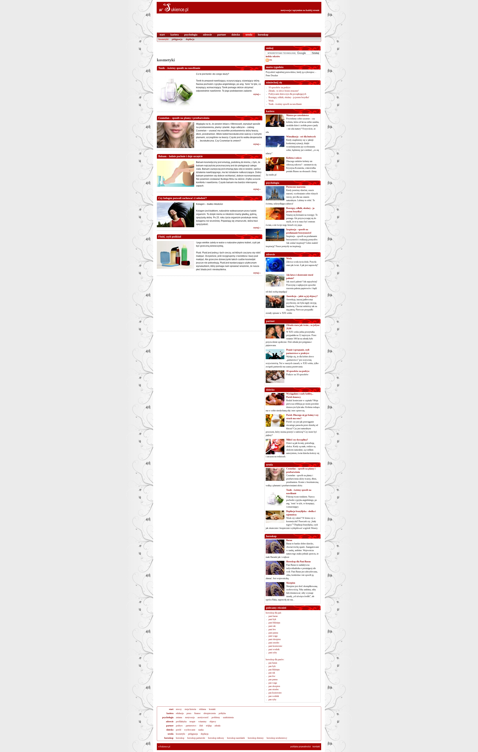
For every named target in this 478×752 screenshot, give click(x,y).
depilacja (204, 734)
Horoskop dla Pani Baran (298, 561)
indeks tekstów (273, 56)
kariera (170, 713)
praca (189, 713)
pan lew (272, 676)
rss (270, 59)
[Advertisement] (209, 51)
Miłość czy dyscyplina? (297, 439)
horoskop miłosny (216, 738)
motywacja (190, 717)
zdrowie (169, 721)
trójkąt (209, 725)
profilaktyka (181, 721)
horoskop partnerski (196, 738)
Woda (271, 100)
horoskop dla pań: (274, 612)
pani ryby (273, 652)
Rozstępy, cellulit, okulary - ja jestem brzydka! (289, 97)
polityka (222, 713)
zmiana (179, 717)
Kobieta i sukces (294, 158)
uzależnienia (228, 717)
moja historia (190, 709)
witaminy (202, 721)
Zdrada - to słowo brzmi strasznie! (284, 91)
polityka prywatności (300, 746)
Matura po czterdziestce (297, 115)
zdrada (217, 725)
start (171, 709)
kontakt (212, 709)
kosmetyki (180, 734)
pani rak (272, 626)
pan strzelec (274, 689)
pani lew (272, 629)
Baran (289, 540)
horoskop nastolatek (236, 738)
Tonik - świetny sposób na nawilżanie (285, 104)
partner (169, 725)
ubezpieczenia (210, 713)
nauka (201, 729)
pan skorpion (274, 686)
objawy (212, 721)
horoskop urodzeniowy (277, 738)
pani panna (273, 632)
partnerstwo (191, 725)
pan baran (273, 663)
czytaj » (256, 94)
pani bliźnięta (274, 622)
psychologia (167, 717)
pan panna (273, 679)
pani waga (273, 636)
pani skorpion (275, 639)
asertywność (203, 717)
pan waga (273, 683)
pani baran (273, 616)
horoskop (168, 738)
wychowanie (189, 729)
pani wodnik (274, 649)
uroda (170, 734)
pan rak (272, 672)
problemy (216, 717)
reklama (202, 709)
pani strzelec (274, 642)
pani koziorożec (275, 646)
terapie (192, 721)
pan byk (272, 666)
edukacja (180, 713)
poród (178, 729)
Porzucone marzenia (295, 187)
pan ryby (272, 699)
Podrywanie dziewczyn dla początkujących (287, 94)
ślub (201, 725)
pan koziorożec (275, 692)
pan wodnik (274, 696)
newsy (179, 709)
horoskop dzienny (256, 738)
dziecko (169, 729)
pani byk (272, 619)
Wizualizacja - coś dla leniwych (301, 136)
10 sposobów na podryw (280, 87)
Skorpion (290, 583)
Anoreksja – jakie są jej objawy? (302, 296)
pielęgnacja (193, 734)
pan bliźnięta (274, 669)
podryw (179, 725)
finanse (197, 713)
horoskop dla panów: (275, 659)
